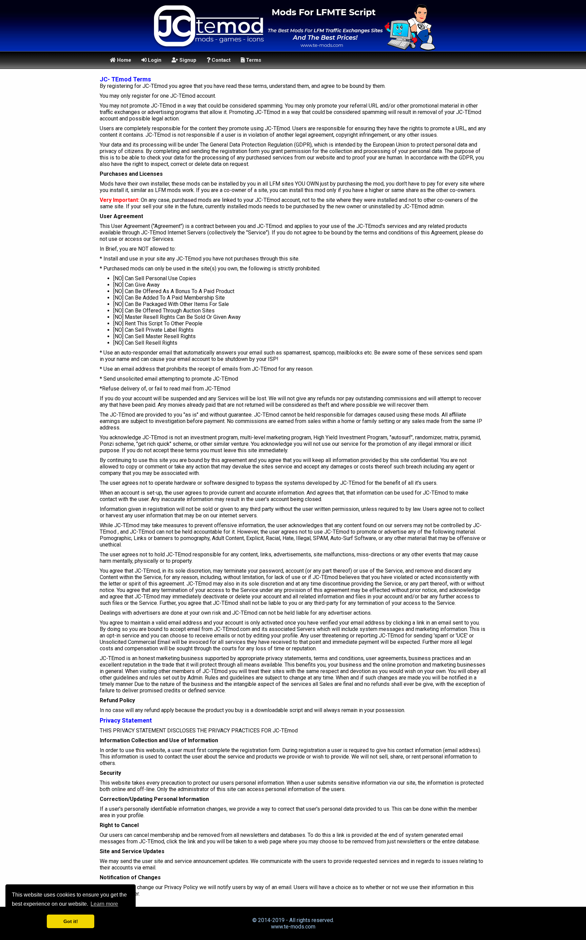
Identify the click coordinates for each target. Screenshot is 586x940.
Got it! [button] (70, 921)
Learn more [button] (104, 904)
